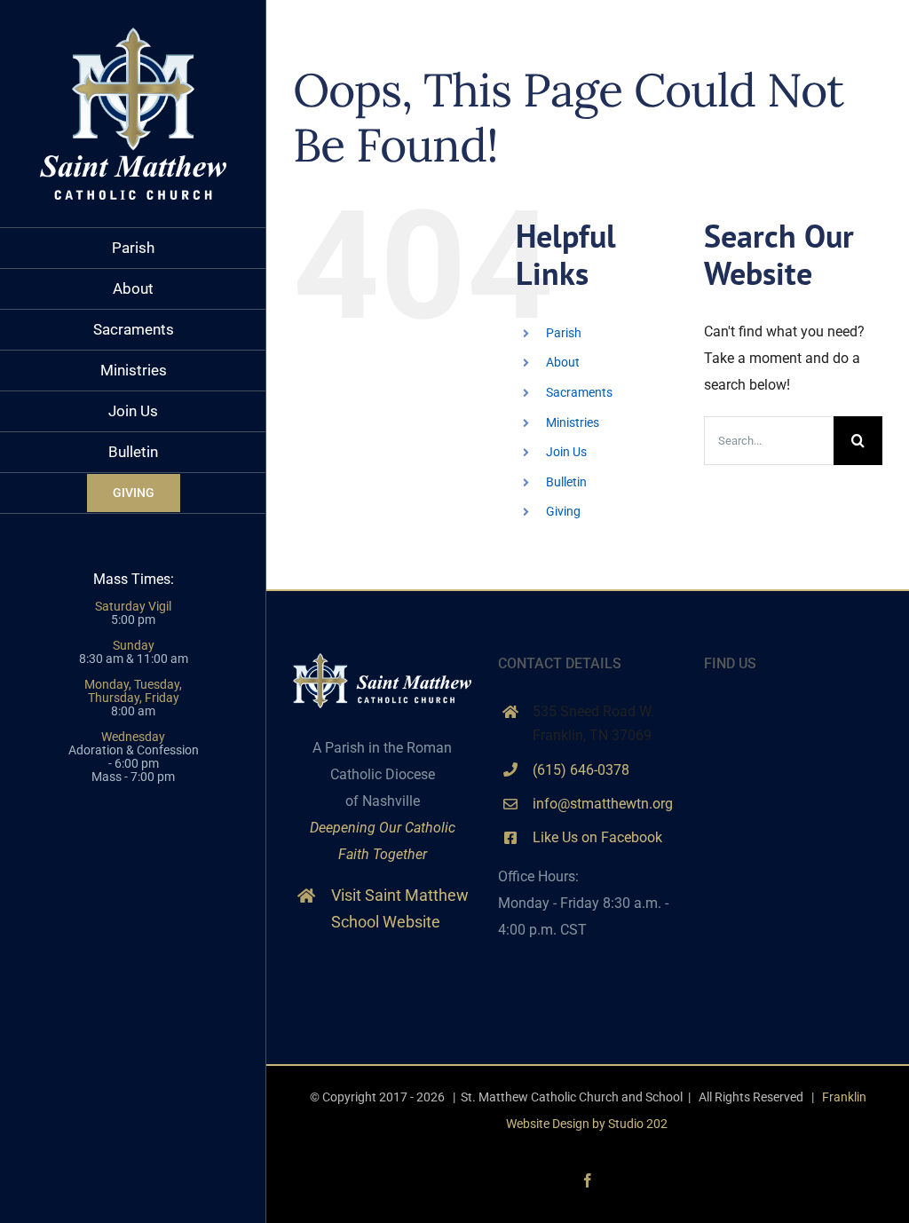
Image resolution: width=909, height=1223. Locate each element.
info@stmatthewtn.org (603, 803)
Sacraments (579, 392)
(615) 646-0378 (581, 769)
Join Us (566, 452)
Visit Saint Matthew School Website (400, 909)
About (563, 362)
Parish (563, 333)
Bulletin (566, 482)
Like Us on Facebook (597, 837)
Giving (563, 511)
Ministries (572, 422)
